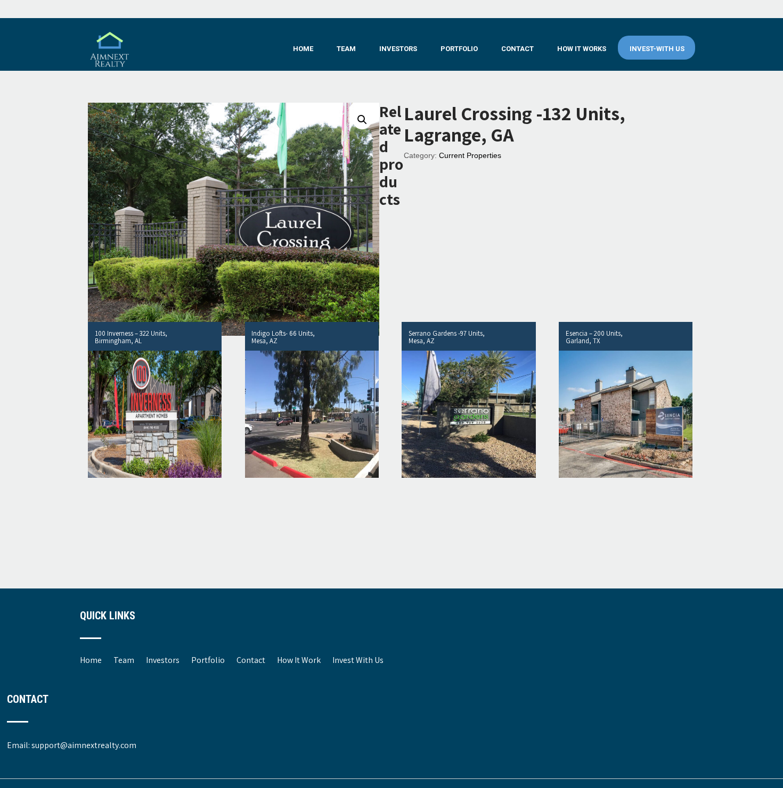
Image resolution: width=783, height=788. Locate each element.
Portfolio (459, 49)
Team (346, 49)
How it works (581, 49)
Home (303, 49)
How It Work (299, 660)
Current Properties (470, 155)
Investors (398, 49)
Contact (517, 49)
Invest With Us (358, 660)
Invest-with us (657, 49)
